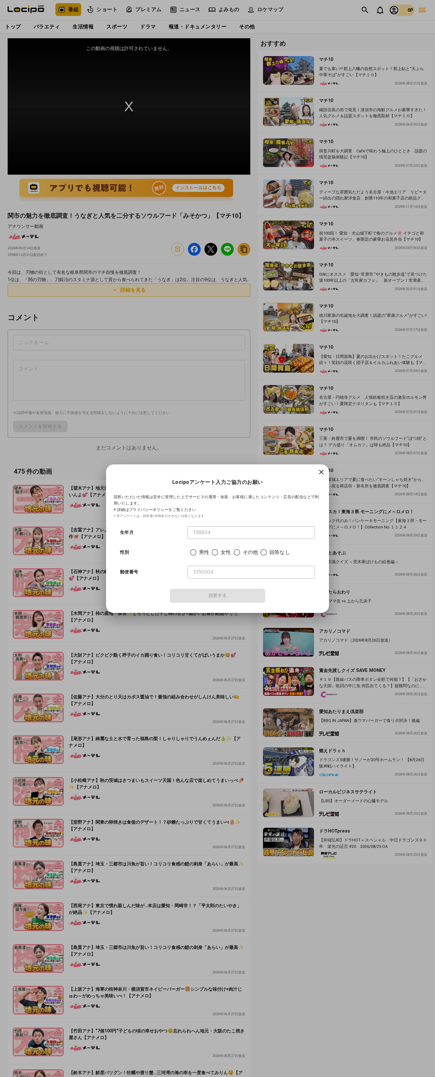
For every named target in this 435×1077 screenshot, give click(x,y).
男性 (204, 552)
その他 (250, 552)
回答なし (279, 552)
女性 (226, 552)
